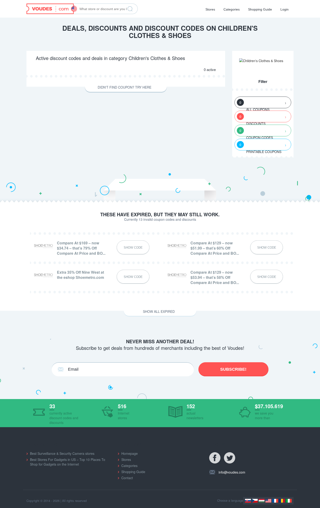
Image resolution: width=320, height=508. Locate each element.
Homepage (129, 453)
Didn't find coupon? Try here (124, 87)
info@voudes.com (232, 472)
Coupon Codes (256, 132)
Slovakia (248, 501)
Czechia (255, 501)
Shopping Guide (260, 9)
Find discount (130, 9)
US (268, 501)
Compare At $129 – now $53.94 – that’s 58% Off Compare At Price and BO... (214, 277)
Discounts (252, 118)
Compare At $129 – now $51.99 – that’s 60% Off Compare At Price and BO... (214, 248)
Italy (289, 501)
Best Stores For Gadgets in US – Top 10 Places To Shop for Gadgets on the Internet (67, 462)
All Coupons (254, 104)
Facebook (215, 458)
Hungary (261, 501)
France (275, 501)
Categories (231, 9)
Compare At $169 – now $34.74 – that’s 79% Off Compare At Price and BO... (81, 248)
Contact (127, 477)
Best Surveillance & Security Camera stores (62, 453)
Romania (282, 501)
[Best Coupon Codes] (51, 8)
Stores (210, 9)
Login (284, 9)
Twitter (230, 458)
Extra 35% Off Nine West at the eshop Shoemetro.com (80, 275)
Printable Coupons (260, 146)
